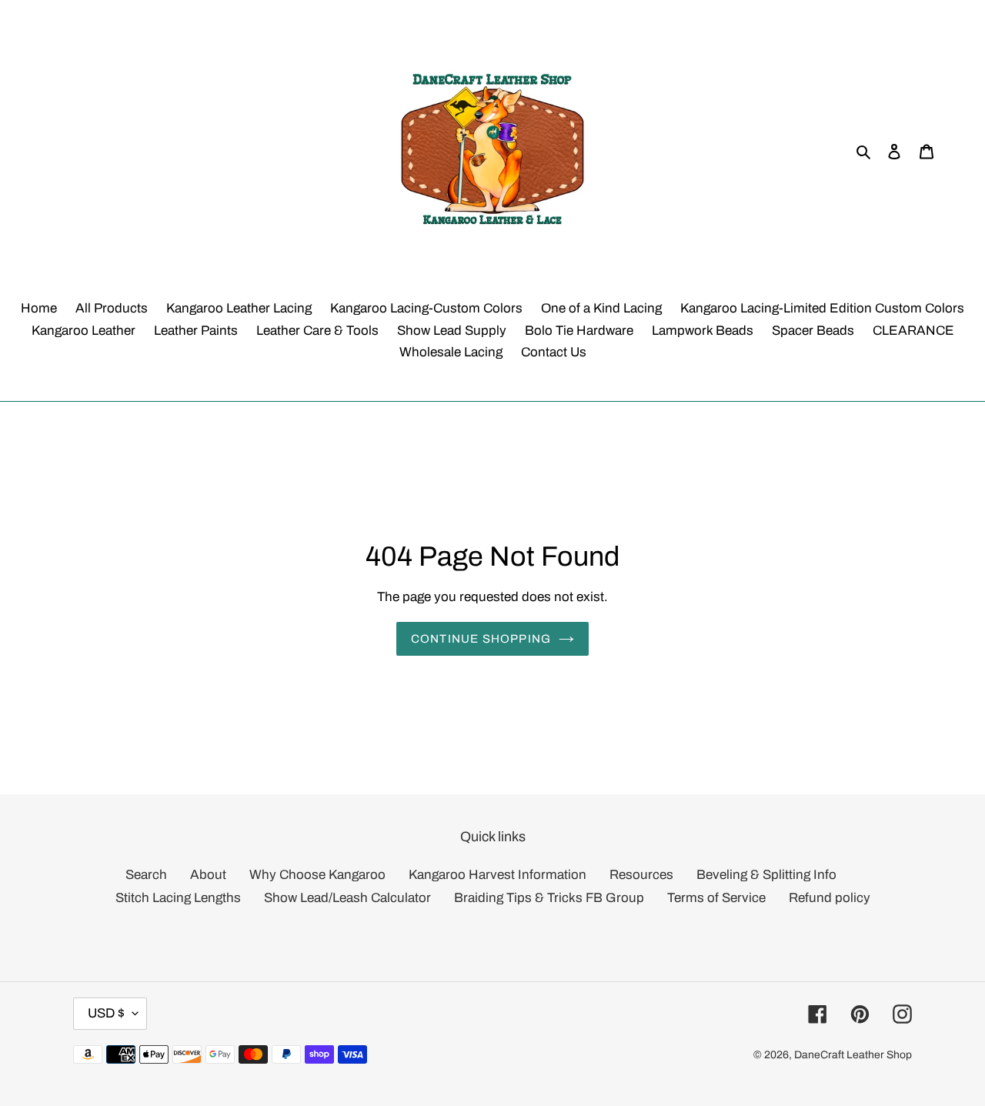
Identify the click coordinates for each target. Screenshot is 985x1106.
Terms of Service (716, 897)
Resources (641, 874)
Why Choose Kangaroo (317, 874)
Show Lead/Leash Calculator (347, 897)
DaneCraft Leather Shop (853, 1055)
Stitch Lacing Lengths (178, 897)
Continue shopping (481, 638)
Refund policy (829, 897)
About (208, 874)
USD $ (106, 1013)
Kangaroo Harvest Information (497, 874)
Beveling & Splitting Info (766, 874)
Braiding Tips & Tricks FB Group (549, 897)
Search (146, 874)
